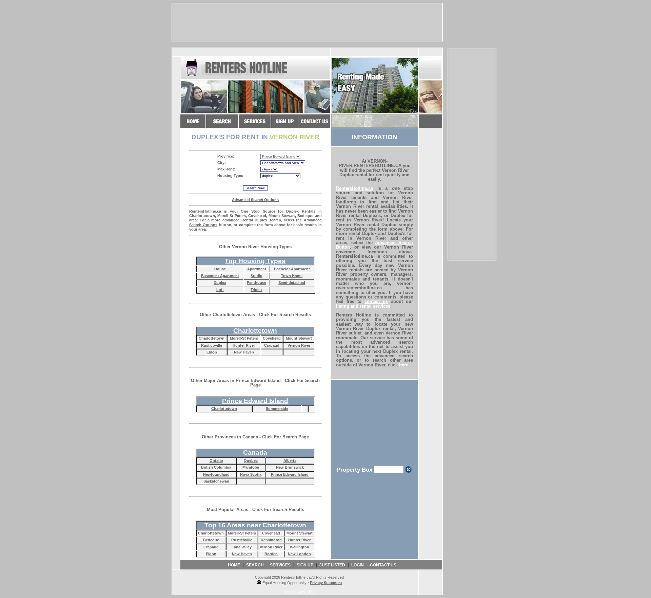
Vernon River (299, 345)
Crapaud (271, 345)
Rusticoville (211, 345)
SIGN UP (305, 565)
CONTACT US (383, 565)
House (220, 269)
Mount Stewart (299, 338)
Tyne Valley (242, 547)
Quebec (251, 460)
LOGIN (357, 565)
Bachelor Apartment (292, 269)
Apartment (256, 269)
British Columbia (216, 467)
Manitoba (250, 467)
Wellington (299, 547)
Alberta (289, 460)
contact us (376, 301)
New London (299, 554)
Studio (256, 276)
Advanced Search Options (255, 200)
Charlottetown (211, 338)
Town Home (291, 276)
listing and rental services (363, 306)
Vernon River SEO (299, 592)
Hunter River (244, 345)
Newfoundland (216, 474)
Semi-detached (291, 282)
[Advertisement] (472, 154)
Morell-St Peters (244, 338)
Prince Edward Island (290, 474)
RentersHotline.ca (354, 188)
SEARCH (255, 565)
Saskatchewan (216, 481)
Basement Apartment (220, 276)
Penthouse (256, 282)
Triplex (256, 290)
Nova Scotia (250, 474)
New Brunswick (290, 467)
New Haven (244, 352)
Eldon (211, 352)
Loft (220, 290)
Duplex (220, 282)
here (403, 364)
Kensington (271, 540)
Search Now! (255, 188)
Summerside (277, 408)
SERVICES (280, 565)
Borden (271, 554)
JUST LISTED (332, 565)
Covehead (272, 338)
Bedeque (211, 540)
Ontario (216, 460)
